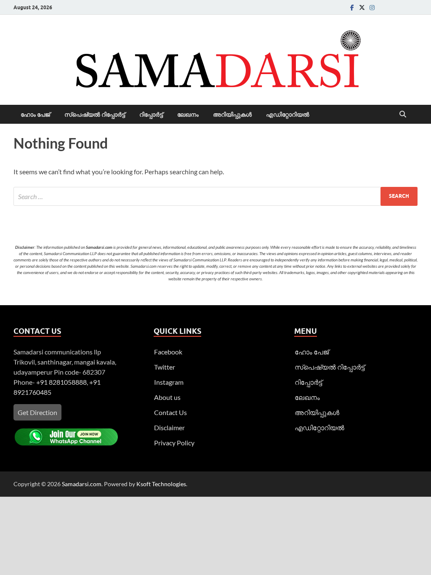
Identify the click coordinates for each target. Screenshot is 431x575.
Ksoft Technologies (161, 483)
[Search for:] (215, 196)
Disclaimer (169, 427)
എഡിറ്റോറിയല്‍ (287, 114)
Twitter (164, 367)
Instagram (169, 382)
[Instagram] (372, 7)
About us (167, 397)
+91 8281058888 (61, 382)
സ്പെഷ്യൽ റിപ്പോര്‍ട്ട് (94, 114)
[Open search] (402, 114)
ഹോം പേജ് (35, 114)
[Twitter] (362, 7)
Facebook (168, 352)
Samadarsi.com (81, 483)
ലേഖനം (188, 114)
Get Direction (37, 412)
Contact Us (170, 412)
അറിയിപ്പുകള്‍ (232, 114)
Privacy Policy (174, 443)
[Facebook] (352, 7)
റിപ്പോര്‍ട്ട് (151, 114)
